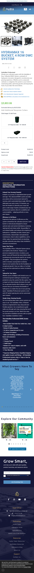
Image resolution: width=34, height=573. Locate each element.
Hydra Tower (17, 524)
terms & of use (23, 475)
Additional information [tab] (14, 185)
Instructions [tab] (9, 187)
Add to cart (23, 161)
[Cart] (21, 5)
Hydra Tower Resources (17, 541)
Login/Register (16, 4)
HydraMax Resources (17, 544)
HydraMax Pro (17, 530)
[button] (30, 9)
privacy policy (6, 478)
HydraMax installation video (14, 316)
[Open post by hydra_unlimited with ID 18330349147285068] (25, 430)
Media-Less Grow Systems (16, 533)
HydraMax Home (17, 527)
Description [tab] (8, 183)
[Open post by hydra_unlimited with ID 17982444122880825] (9, 430)
